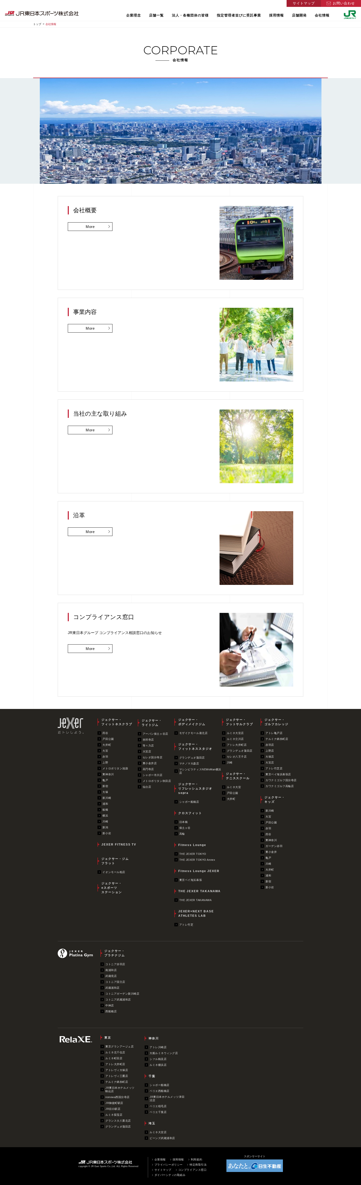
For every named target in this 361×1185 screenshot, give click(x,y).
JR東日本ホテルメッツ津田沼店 (167, 1098)
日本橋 (183, 821)
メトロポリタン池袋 (115, 768)
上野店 (269, 750)
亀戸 (105, 780)
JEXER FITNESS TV (118, 844)
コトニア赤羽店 (115, 964)
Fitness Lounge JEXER (199, 871)
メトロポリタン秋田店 (157, 780)
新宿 (105, 786)
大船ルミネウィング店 (164, 1053)
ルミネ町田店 (113, 1058)
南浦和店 (111, 970)
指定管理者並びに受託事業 (239, 15)
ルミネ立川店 (235, 738)
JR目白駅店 (112, 1108)
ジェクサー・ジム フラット (115, 861)
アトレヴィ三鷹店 (116, 1075)
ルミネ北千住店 (115, 1052)
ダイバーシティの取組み (170, 1174)
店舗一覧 (156, 15)
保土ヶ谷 (185, 827)
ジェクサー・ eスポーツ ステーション (111, 888)
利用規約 (196, 1159)
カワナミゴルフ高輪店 (279, 786)
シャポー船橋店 (189, 801)
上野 (105, 762)
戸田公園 (108, 738)
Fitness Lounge (192, 845)
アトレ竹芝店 (273, 768)
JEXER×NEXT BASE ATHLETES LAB (196, 913)
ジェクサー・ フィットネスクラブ (116, 722)
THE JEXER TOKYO (192, 853)
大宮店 (147, 751)
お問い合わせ (344, 3)
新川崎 (106, 797)
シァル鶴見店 (158, 1059)
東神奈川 (108, 774)
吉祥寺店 (148, 739)
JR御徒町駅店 (114, 1102)
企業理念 (133, 15)
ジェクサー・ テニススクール (238, 776)
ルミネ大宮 (234, 787)
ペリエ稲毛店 (158, 1106)
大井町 (106, 744)
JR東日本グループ (350, 14)
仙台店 (147, 786)
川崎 (105, 821)
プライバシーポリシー (168, 1164)
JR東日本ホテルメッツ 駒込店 (120, 1089)
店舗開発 (299, 15)
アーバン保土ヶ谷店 (155, 733)
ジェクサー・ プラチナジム (114, 953)
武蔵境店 (111, 975)
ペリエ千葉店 (158, 1112)
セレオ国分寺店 (153, 757)
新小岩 (106, 833)
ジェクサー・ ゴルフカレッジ (276, 722)
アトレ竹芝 (186, 924)
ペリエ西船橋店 (159, 1090)
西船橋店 (111, 1011)
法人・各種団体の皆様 (190, 15)
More (90, 227)
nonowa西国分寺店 (117, 1097)
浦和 (105, 803)
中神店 (109, 1005)
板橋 (105, 809)
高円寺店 (148, 769)
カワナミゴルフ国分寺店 (281, 780)
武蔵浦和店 (112, 987)
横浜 (105, 815)
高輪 (182, 833)
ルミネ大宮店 (235, 733)
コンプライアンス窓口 (192, 1169)
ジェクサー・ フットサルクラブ (239, 722)
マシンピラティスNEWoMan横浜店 (200, 771)
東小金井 (271, 851)
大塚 (105, 791)
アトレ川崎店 (158, 1047)
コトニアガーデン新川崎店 (122, 993)
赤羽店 (269, 744)
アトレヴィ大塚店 (116, 1070)
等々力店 (148, 745)
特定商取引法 (198, 1164)
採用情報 (276, 15)
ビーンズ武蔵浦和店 (162, 1138)
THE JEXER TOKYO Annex (197, 859)
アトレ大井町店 (237, 744)
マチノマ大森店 (189, 763)
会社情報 (322, 15)
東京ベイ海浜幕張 (190, 879)
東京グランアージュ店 (119, 1046)
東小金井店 (150, 763)
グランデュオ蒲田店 (192, 757)
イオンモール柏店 (113, 872)
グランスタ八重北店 (118, 1120)
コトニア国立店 (115, 981)
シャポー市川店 (153, 775)
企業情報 (160, 1159)
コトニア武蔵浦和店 (118, 999)
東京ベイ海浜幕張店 (278, 774)
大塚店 (269, 756)
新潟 (105, 827)
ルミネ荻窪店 (113, 1114)
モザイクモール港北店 (193, 733)
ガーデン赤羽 (273, 846)
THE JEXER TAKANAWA (199, 891)
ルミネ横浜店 (158, 1064)
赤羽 (105, 756)
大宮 (105, 750)
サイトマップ (304, 3)
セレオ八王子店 (237, 756)
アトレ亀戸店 (273, 733)
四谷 (105, 733)
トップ (37, 24)
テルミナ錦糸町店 (276, 738)
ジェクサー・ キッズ (274, 800)
